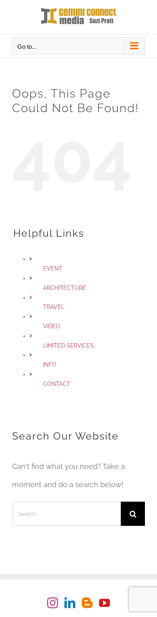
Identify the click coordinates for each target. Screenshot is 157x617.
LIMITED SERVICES (68, 345)
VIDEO (51, 326)
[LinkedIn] (69, 602)
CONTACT (56, 384)
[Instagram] (52, 602)
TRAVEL (53, 307)
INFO (49, 364)
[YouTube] (104, 602)
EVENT (52, 268)
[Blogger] (87, 602)
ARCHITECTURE (64, 288)
